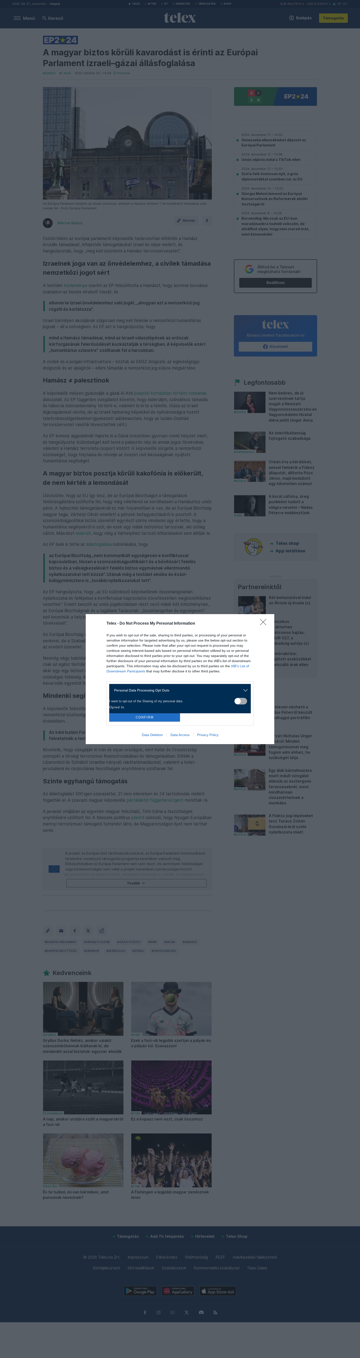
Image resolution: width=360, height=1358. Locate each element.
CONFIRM (145, 717)
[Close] (264, 623)
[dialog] (180, 679)
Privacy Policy (207, 735)
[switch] (240, 701)
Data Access (180, 735)
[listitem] (178, 690)
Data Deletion (152, 735)
